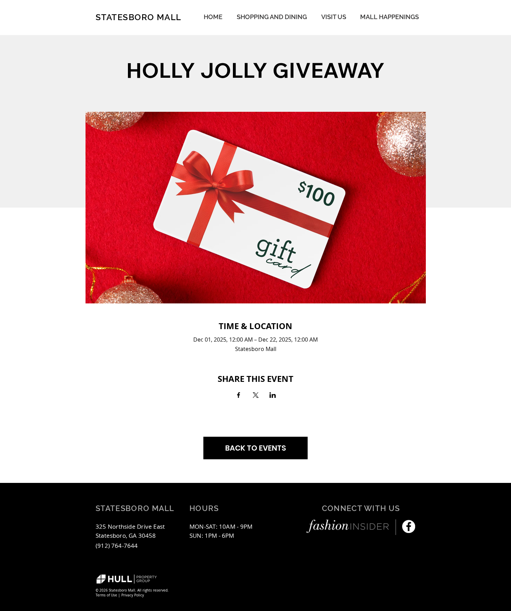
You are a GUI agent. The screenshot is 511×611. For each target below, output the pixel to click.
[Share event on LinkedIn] (272, 395)
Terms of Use (106, 595)
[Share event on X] (255, 395)
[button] (389, 16)
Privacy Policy (132, 595)
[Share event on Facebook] (238, 395)
